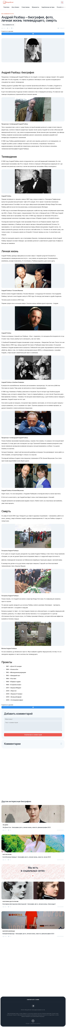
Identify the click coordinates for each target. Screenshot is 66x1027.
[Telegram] (33, 1006)
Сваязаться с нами (33, 999)
